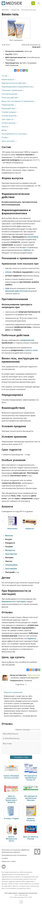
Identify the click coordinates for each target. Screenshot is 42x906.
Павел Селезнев (33, 675)
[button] (39, 521)
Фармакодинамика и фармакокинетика (17, 87)
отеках (8, 272)
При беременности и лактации (14, 134)
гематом (27, 250)
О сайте (5, 858)
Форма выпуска (8, 79)
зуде (7, 288)
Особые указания (8, 123)
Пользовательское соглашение (14, 855)
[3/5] (6, 45)
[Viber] (24, 70)
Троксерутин (11, 554)
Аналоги (5, 126)
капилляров (32, 237)
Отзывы (5, 137)
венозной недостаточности (17, 291)
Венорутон (10, 550)
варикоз (31, 638)
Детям (4, 130)
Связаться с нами (9, 861)
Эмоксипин (12, 528)
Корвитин (29, 528)
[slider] (35, 729)
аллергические (27, 340)
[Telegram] (21, 70)
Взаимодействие (8, 108)
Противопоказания (9, 94)
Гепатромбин (11, 565)
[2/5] (4, 45)
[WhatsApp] (26, 70)
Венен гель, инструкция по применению (18, 101)
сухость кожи (31, 350)
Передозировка (8, 105)
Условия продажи (9, 112)
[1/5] (2, 45)
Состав (4, 76)
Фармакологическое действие (14, 83)
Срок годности (7, 119)
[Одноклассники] (18, 70)
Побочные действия (10, 97)
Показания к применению (12, 90)
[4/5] (8, 45)
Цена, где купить (8, 141)
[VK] (4, 867)
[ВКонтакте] (15, 70)
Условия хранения (9, 116)
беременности (8, 601)
